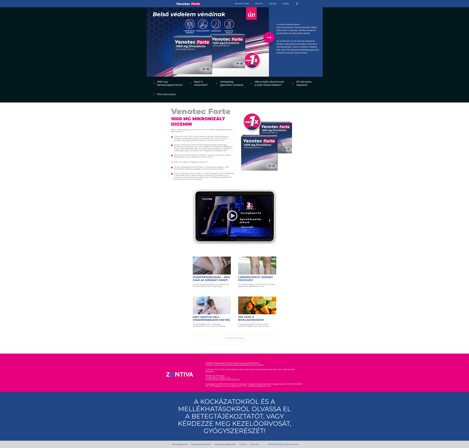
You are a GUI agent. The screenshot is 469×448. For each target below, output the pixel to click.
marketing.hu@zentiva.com (259, 386)
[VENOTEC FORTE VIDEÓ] (234, 216)
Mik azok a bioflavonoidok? (251, 318)
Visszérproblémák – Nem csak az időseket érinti (211, 279)
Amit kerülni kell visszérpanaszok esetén (211, 318)
